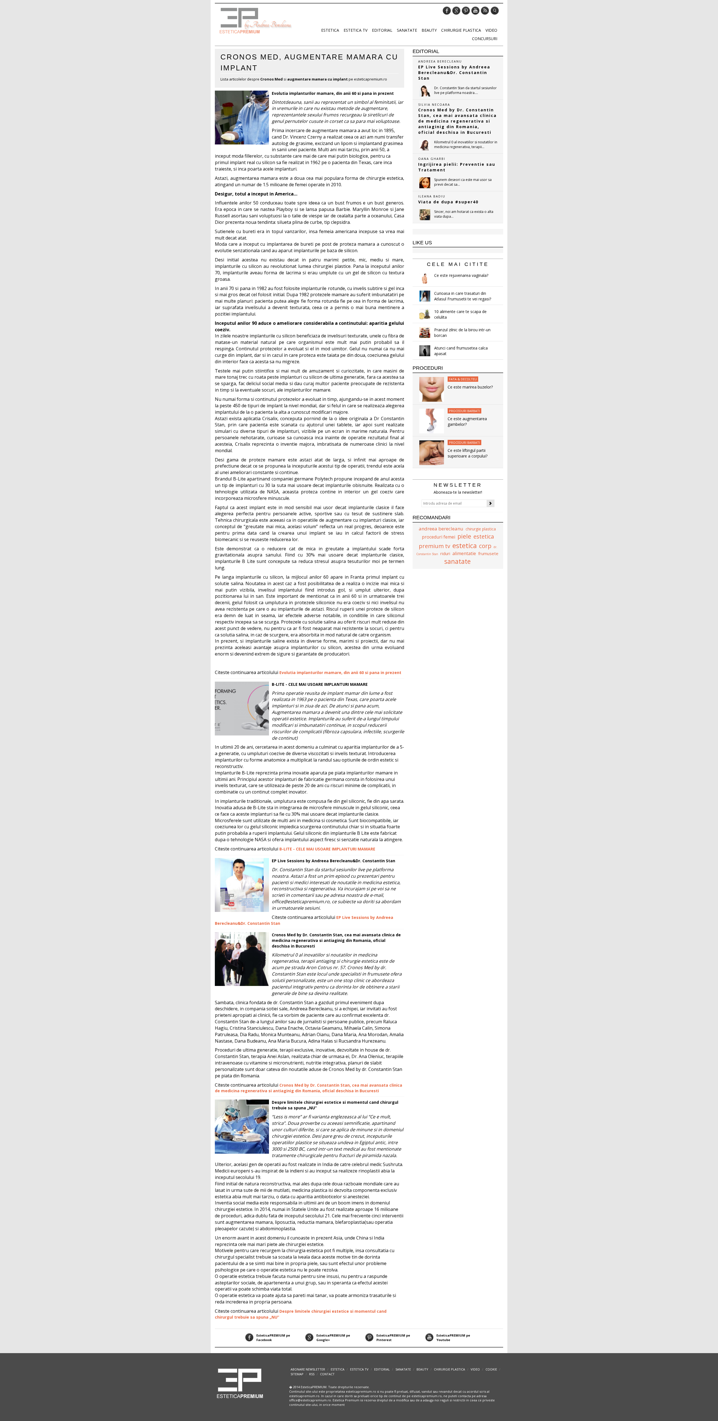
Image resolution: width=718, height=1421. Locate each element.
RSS (311, 1374)
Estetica (330, 30)
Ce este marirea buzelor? (470, 387)
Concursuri (484, 38)
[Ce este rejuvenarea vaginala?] (424, 278)
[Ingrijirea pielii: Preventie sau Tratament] (424, 182)
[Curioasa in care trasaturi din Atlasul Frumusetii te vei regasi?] (424, 296)
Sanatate (407, 30)
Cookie (491, 1369)
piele (464, 536)
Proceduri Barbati (464, 411)
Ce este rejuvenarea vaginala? (461, 275)
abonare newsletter (308, 1369)
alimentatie (464, 553)
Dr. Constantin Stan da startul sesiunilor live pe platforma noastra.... (465, 90)
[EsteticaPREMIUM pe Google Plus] (456, 10)
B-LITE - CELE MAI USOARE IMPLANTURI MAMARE (320, 684)
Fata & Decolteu (463, 379)
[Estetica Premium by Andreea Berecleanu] (240, 1382)
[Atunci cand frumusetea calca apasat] (424, 350)
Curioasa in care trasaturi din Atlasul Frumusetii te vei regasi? (462, 296)
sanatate (457, 561)
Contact (327, 1374)
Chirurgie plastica (461, 30)
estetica (464, 545)
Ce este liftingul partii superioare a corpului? (467, 453)
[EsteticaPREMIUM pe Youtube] (475, 10)
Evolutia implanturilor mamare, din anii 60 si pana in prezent (333, 93)
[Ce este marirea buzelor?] (431, 389)
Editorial (382, 30)
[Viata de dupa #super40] (424, 214)
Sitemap (297, 1374)
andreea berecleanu (441, 528)
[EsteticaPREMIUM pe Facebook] (447, 10)
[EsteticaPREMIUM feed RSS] (485, 10)
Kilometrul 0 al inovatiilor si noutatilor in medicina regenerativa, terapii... (465, 144)
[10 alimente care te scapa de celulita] (424, 314)
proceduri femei (438, 537)
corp (485, 546)
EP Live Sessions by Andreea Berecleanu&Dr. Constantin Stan (333, 860)
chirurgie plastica (481, 529)
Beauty (429, 30)
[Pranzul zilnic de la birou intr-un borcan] (424, 332)
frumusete (488, 553)
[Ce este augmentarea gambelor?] (431, 420)
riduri (445, 553)
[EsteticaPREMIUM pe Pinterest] (466, 10)
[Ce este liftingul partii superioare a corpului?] (431, 452)
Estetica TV (355, 30)
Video (491, 30)
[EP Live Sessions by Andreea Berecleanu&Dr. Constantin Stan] (424, 91)
